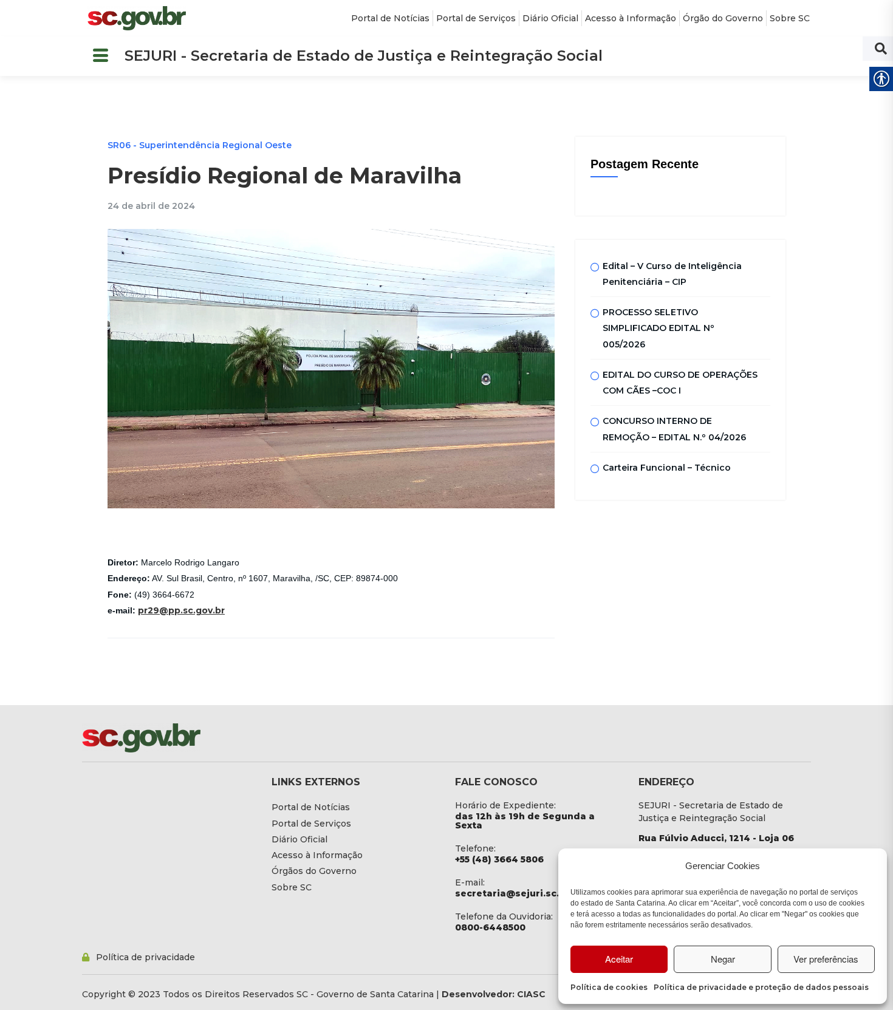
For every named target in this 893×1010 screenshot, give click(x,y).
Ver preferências (825, 958)
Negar (723, 958)
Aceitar (619, 958)
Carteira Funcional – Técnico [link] (667, 467)
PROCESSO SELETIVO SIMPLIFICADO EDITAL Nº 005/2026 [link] (658, 328)
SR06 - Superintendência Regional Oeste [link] (200, 145)
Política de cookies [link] (609, 987)
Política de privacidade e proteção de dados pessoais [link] (761, 987)
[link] (136, 18)
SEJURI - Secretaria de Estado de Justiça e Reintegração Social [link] (364, 55)
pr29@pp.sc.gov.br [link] (181, 610)
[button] (100, 56)
